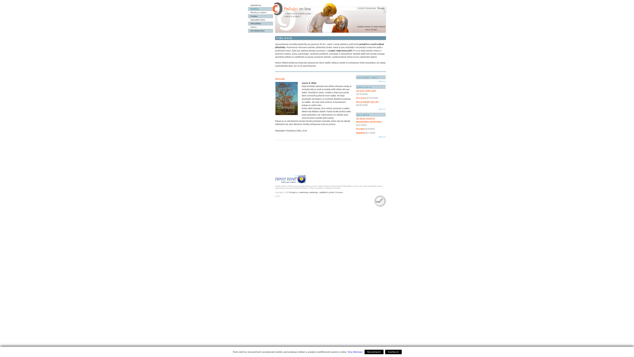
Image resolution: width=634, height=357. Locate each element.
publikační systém (327, 192)
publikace (364, 87)
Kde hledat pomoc (257, 31)
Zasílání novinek (363, 27)
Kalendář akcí (256, 5)
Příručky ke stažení (258, 13)
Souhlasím (393, 352)
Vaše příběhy (255, 23)
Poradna (253, 16)
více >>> (382, 81)
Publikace (254, 9)
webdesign (313, 192)
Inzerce (253, 27)
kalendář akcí (367, 78)
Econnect (339, 192)
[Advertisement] (371, 152)
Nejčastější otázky (257, 20)
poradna (363, 115)
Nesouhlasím (374, 352)
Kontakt (374, 30)
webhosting (303, 192)
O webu (375, 27)
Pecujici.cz (294, 192)
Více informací (355, 352)
